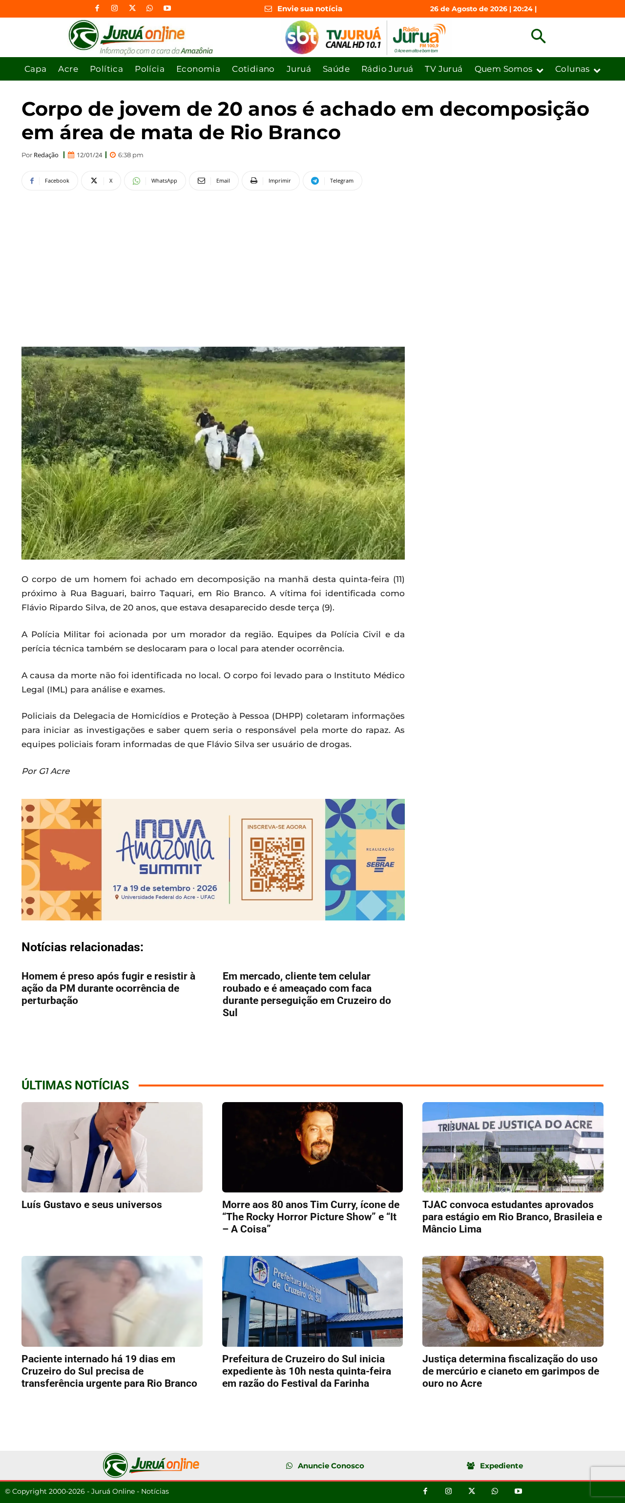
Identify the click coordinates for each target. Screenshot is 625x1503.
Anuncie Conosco (331, 1465)
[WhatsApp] (150, 9)
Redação (46, 155)
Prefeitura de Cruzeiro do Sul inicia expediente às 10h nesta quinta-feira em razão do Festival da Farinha (306, 1371)
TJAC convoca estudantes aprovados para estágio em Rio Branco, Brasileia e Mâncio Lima (512, 1217)
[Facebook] (97, 9)
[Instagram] (115, 9)
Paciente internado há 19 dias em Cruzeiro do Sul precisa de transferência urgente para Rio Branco (109, 1371)
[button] (538, 37)
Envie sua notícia (309, 8)
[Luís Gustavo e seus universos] (112, 1147)
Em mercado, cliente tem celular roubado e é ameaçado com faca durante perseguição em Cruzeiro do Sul (307, 994)
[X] (132, 9)
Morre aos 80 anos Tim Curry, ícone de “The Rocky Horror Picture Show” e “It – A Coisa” (310, 1217)
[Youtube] (167, 9)
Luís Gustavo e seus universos (91, 1205)
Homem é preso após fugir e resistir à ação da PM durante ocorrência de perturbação (108, 988)
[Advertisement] (213, 267)
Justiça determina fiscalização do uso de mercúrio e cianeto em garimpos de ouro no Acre (510, 1371)
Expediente (501, 1465)
